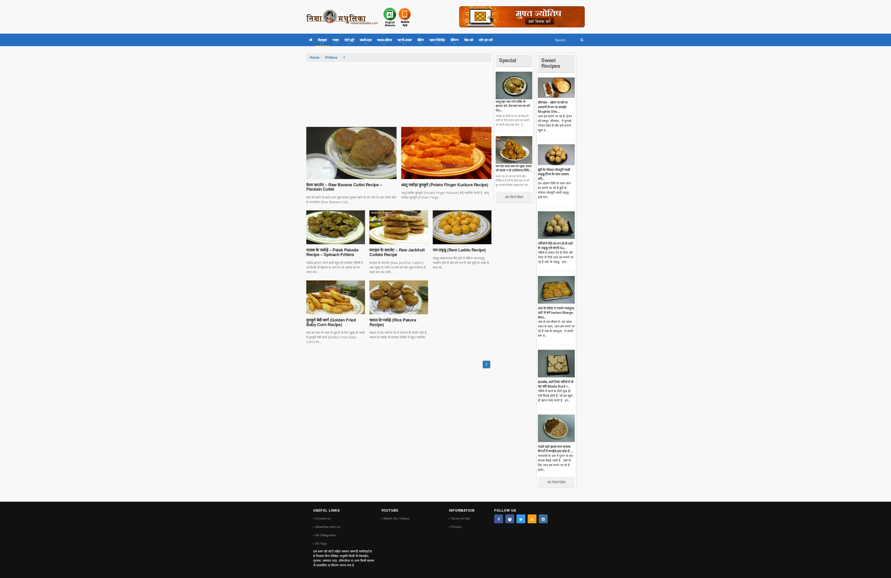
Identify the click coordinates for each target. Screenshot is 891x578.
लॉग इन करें (486, 39)
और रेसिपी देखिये (514, 197)
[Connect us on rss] (532, 518)
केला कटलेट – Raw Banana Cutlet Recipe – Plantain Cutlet (344, 187)
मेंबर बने (468, 39)
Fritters (331, 57)
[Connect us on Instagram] (543, 518)
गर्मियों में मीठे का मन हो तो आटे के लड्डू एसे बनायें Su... (555, 245)
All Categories (325, 535)
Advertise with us (327, 526)
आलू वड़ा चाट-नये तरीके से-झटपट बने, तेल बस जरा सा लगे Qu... (513, 105)
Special (507, 60)
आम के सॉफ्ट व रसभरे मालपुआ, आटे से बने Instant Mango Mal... (556, 312)
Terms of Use (460, 518)
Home (314, 57)
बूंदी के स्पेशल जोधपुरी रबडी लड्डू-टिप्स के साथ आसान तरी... (554, 174)
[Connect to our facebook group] (509, 518)
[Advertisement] (399, 97)
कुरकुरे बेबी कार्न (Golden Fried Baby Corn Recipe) (331, 322)
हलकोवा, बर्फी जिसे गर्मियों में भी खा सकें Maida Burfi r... (555, 384)
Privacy (456, 526)
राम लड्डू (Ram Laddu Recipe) (459, 250)
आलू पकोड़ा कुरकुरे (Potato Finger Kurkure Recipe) (444, 185)
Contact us (323, 518)
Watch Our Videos (396, 518)
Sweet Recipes (550, 62)
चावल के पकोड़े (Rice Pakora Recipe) (392, 322)
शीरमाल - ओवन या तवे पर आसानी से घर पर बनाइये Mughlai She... (553, 107)
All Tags (321, 543)
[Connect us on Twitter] (521, 518)
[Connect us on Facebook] (498, 518)
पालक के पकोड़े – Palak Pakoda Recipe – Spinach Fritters (332, 252)
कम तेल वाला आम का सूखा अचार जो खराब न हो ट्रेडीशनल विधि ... (514, 168)
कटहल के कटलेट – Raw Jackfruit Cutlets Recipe (397, 252)
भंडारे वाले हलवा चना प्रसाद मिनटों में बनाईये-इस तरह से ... (555, 449)
